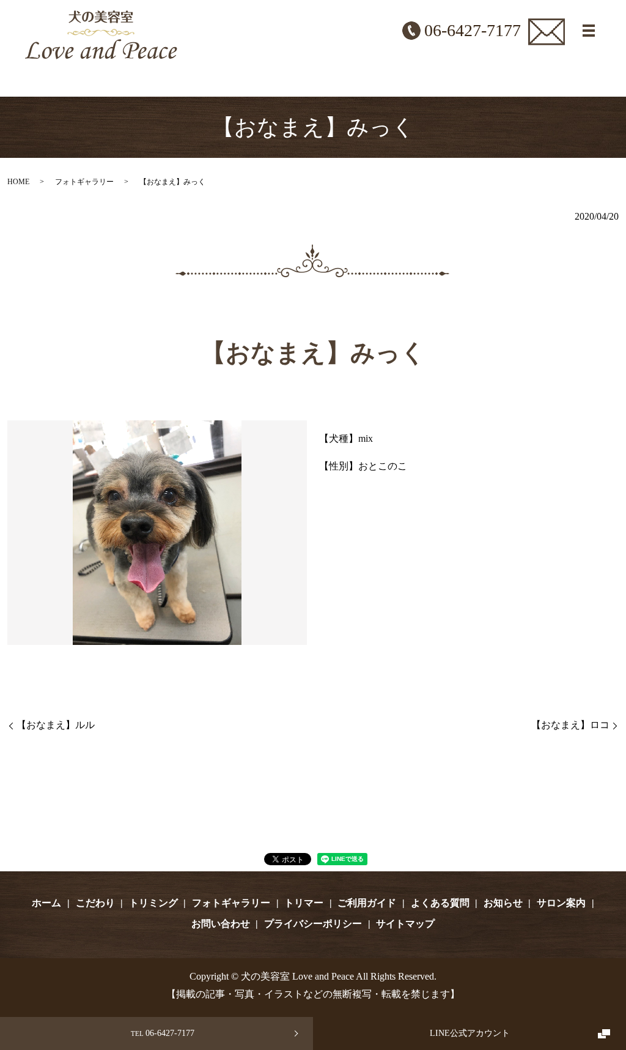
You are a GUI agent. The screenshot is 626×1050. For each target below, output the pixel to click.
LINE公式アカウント (470, 1033)
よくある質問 (440, 903)
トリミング (153, 903)
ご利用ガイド (366, 903)
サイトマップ (405, 923)
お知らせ (503, 903)
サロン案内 (561, 903)
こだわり (95, 903)
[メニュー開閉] (589, 30)
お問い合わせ (220, 923)
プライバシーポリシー (313, 923)
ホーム (46, 903)
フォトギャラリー (84, 181)
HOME (18, 181)
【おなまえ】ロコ (570, 725)
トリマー (303, 903)
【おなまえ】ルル (56, 725)
